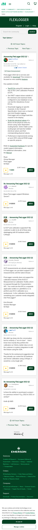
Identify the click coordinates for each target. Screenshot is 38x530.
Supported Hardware (17, 146)
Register (19, 26)
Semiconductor (25, 464)
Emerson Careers (30, 486)
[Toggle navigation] (10, 4)
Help (34, 26)
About (21, 486)
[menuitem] (28, 4)
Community (11, 9)
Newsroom (7, 489)
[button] (6, 170)
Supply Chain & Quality (19, 489)
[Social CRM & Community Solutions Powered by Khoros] (18, 433)
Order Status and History (25, 474)
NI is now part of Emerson (10, 486)
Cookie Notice (30, 513)
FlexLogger (29, 12)
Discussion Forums (23, 9)
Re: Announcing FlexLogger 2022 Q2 (17, 184)
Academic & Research (9, 459)
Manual (9, 153)
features (25, 79)
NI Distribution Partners (9, 474)
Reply (31, 170)
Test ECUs (11, 88)
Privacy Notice (17, 513)
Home (3, 9)
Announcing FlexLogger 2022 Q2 (15, 57)
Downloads (6, 497)
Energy (23, 461)
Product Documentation (18, 497)
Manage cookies (19, 527)
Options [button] (31, 60)
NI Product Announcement (12, 71)
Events (29, 489)
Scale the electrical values (17, 120)
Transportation (8, 466)
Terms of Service (21, 476)
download (16, 77)
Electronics (15, 461)
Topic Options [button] (7, 38)
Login (27, 26)
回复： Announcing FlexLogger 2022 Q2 (18, 217)
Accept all (19, 521)
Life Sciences (15, 464)
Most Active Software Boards (12, 12)
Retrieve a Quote (9, 476)
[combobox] (14, 32)
